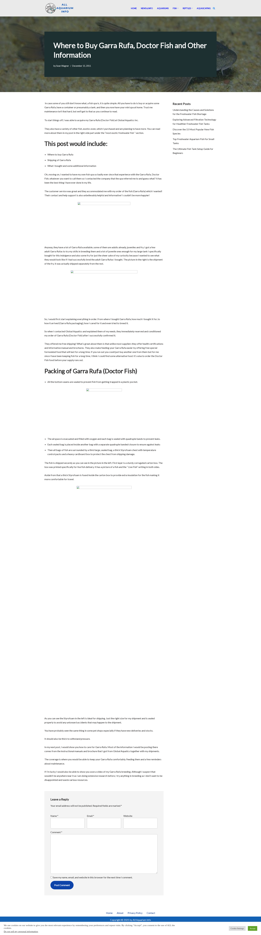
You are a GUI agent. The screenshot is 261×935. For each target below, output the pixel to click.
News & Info (147, 8)
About (120, 912)
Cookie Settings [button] (237, 928)
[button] (177, 8)
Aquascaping (204, 8)
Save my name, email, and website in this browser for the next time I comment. (92, 877)
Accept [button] (252, 928)
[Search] (214, 8)
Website (127, 815)
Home (134, 8)
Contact (151, 912)
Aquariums (163, 8)
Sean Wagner (62, 66)
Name (54, 815)
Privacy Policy (135, 912)
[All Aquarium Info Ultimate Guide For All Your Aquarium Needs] (59, 8)
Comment (56, 832)
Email (90, 815)
